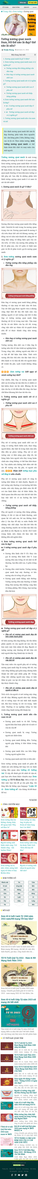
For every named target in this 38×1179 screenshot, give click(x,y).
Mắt (5, 890)
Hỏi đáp (26, 1171)
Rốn (33, 904)
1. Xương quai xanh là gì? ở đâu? (16, 59)
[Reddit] (26, 1175)
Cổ (33, 897)
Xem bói (26, 7)
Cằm (4, 893)
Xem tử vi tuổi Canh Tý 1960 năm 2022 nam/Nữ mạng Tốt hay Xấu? (17, 917)
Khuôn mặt (4, 882)
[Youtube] (19, 1175)
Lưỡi (19, 897)
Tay (5, 901)
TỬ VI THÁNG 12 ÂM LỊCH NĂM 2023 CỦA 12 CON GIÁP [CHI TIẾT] (25, 1142)
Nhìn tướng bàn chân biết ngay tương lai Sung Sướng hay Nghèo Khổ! (25, 1118)
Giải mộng (33, 1169)
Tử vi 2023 (5, 7)
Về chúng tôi (13, 1171)
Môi (33, 890)
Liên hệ (20, 1171)
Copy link (34, 800)
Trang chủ (5, 1169)
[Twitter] (22, 1175)
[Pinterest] (15, 1175)
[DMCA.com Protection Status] (19, 1165)
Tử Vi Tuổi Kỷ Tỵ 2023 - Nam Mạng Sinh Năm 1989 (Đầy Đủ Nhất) (25, 1047)
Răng (33, 893)
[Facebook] (12, 1175)
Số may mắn (33, 2)
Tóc (5, 897)
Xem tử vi (12, 1169)
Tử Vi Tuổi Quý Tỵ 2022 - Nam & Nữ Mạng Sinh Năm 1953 (18, 959)
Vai (5, 904)
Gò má (5, 886)
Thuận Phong (9, 50)
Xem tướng (16, 7)
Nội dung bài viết (18, 55)
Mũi (33, 886)
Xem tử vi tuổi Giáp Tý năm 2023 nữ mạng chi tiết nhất (18, 1000)
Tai (19, 882)
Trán (33, 882)
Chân (19, 901)
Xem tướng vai (17, 371)
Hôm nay (23, 2)
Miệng (19, 890)
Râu (19, 893)
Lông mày (19, 886)
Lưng (33, 901)
